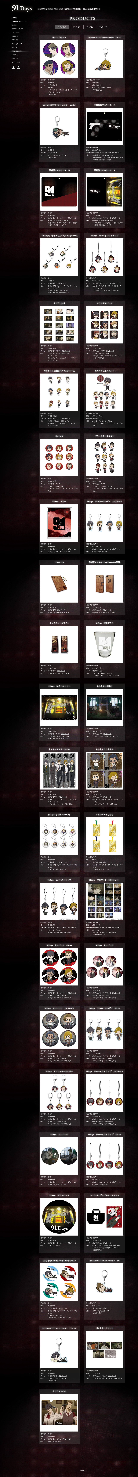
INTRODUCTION (19, 21)
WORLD (15, 36)
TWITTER (16, 62)
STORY (15, 25)
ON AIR (15, 40)
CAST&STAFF (17, 29)
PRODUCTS (17, 51)
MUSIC (14, 47)
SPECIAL (15, 58)
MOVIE (15, 55)
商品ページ (116, 153)
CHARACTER (17, 32)
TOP (83, 1458)
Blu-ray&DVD (17, 44)
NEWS (14, 18)
